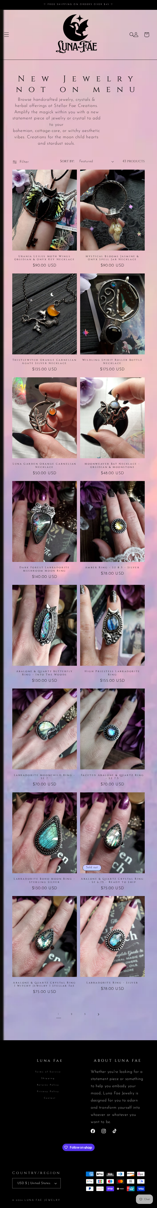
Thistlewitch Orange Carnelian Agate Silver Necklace (44, 361)
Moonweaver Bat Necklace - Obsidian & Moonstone (112, 465)
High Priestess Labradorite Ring (112, 673)
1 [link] (58, 1014)
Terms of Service (48, 1072)
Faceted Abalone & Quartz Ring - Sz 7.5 (112, 777)
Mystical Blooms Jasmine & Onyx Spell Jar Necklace (112, 258)
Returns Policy (48, 1085)
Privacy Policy (48, 1091)
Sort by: (67, 161)
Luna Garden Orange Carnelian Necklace (44, 465)
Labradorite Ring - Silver (112, 982)
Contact (50, 1098)
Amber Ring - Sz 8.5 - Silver (112, 567)
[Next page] (98, 1014)
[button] (6, 34)
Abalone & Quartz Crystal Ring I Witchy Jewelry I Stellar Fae (44, 984)
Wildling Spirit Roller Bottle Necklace (112, 361)
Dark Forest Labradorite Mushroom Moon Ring (44, 569)
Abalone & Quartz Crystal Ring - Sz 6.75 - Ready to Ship (112, 880)
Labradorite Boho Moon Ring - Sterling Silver (44, 880)
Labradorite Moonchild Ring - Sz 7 (44, 777)
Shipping (48, 1078)
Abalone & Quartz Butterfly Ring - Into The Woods (44, 673)
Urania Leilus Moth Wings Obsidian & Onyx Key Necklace (44, 258)
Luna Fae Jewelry (43, 1200)
